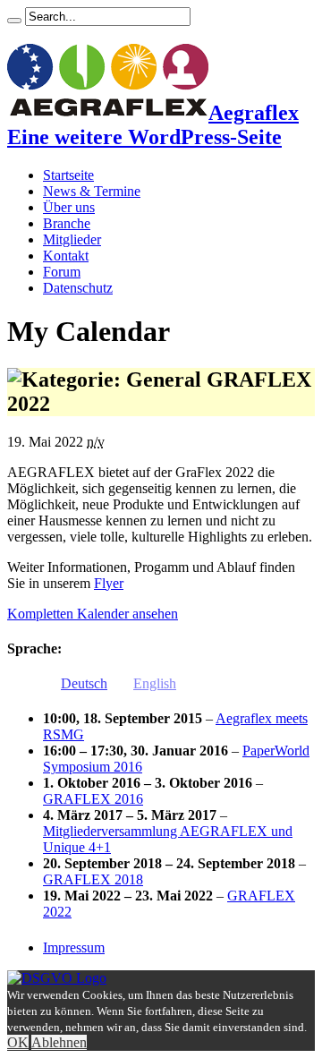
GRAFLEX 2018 (93, 879)
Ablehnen (59, 1042)
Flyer (108, 583)
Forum (61, 271)
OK (18, 1042)
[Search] (14, 20)
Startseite (68, 175)
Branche (66, 223)
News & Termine (91, 191)
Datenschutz (78, 287)
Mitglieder (72, 239)
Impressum (74, 947)
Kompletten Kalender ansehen (92, 613)
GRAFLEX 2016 (93, 798)
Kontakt (66, 255)
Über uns (69, 207)
